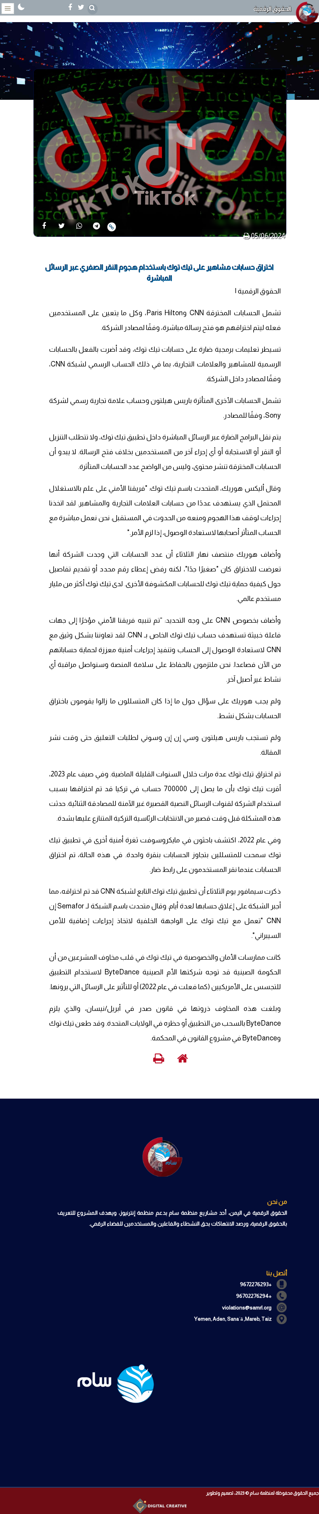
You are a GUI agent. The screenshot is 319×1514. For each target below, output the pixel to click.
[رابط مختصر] (111, 226)
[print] (246, 236)
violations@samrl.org (247, 1307)
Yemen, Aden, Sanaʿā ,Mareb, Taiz (233, 1319)
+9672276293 (256, 1284)
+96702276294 (254, 1296)
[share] (44, 226)
